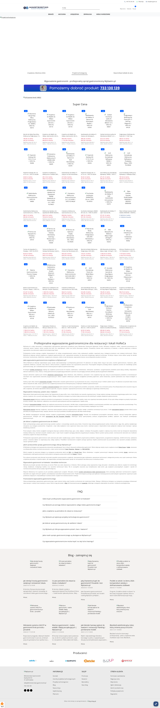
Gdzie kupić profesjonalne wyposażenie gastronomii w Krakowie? (66, 499)
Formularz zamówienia (117, 676)
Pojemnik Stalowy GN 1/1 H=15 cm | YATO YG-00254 (88, 173)
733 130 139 (27, 686)
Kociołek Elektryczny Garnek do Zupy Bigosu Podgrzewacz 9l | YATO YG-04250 (108, 288)
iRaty (66, 483)
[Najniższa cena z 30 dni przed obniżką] (40, 142)
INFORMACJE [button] (58, 671)
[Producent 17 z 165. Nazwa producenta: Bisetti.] (108, 660)
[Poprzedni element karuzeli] (24, 661)
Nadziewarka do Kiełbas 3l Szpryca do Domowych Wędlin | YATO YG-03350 (88, 135)
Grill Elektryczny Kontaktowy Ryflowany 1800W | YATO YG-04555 (108, 173)
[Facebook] (25, 690)
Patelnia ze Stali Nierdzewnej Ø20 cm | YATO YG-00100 (70, 326)
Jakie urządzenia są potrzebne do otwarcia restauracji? (62, 511)
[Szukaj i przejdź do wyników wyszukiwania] (99, 8)
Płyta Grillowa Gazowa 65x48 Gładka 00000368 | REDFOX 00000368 (127, 212)
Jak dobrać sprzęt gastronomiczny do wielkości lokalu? (62, 523)
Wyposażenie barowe (29, 409)
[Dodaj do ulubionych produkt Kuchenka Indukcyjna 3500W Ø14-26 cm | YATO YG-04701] (96, 188)
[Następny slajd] (156, 44)
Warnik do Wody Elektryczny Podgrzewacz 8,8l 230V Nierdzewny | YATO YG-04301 (89, 250)
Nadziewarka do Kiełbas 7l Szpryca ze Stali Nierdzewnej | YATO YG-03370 (70, 173)
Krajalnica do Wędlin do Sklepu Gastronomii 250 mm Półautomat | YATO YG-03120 (127, 288)
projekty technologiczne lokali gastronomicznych (92, 472)
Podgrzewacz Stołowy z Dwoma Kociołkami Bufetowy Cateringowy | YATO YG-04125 (108, 327)
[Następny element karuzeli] (136, 661)
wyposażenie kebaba (35, 404)
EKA (70, 452)
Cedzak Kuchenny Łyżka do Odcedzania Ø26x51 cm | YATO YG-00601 (108, 135)
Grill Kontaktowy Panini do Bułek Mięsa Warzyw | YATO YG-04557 (89, 288)
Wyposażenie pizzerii (29, 399)
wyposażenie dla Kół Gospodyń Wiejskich (58, 416)
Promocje (85, 676)
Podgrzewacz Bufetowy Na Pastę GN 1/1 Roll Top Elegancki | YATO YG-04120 (127, 135)
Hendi (66, 449)
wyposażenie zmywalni (46, 381)
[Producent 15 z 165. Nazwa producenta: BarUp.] (70, 660)
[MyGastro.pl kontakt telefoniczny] (80, 88)
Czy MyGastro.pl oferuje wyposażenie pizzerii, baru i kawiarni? (65, 529)
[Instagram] (28, 690)
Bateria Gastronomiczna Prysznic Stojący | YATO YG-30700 (31, 288)
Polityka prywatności (117, 691)
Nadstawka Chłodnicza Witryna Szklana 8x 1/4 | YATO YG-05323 (50, 327)
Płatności (56, 694)
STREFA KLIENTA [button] (116, 671)
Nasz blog (85, 685)
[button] (52, 14)
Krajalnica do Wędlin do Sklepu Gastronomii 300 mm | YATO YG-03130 (31, 327)
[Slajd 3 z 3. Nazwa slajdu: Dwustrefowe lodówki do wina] (80, 43)
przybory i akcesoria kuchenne (51, 386)
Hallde (128, 447)
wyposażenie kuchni (77, 414)
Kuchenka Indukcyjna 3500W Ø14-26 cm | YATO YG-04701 (89, 211)
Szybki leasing (57, 691)
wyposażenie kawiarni (118, 409)
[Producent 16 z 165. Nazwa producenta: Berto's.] (89, 660)
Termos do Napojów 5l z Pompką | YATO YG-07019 (30, 250)
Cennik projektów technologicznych (64, 679)
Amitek (126, 452)
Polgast (75, 454)
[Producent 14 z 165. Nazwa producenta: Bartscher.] (51, 660)
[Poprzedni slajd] (4, 44)
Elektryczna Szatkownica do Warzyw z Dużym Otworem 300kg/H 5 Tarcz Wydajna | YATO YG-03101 (50, 288)
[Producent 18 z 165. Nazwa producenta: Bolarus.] (127, 660)
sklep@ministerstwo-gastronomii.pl (35, 683)
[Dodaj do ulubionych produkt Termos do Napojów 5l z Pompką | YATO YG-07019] (38, 226)
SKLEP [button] (84, 671)
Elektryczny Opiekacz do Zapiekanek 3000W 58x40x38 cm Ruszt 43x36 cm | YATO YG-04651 (51, 212)
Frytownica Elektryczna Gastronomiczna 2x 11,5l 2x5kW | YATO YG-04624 (69, 212)
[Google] (31, 690)
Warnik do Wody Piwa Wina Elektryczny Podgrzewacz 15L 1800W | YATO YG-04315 (31, 135)
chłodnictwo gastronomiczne (55, 374)
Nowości (84, 679)
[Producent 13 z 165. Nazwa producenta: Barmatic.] (33, 660)
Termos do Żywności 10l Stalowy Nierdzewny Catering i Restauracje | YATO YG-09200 (51, 250)
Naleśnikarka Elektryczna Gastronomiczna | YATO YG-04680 (31, 212)
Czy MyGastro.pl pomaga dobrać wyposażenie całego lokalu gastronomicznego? (72, 505)
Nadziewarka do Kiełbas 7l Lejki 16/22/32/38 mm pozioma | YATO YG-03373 (108, 212)
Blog (54, 685)
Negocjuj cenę (115, 679)
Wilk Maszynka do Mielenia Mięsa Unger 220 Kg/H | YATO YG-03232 (109, 250)
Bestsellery (85, 682)
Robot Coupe (122, 447)
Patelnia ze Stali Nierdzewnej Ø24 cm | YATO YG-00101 (89, 326)
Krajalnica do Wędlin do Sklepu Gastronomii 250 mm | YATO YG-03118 (70, 135)
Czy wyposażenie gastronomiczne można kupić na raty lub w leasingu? (68, 541)
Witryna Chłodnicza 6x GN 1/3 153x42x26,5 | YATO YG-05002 (127, 250)
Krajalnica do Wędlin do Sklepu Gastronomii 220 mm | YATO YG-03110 (51, 135)
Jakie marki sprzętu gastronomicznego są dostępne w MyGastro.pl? (67, 535)
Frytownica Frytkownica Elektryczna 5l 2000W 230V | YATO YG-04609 (51, 173)
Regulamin (113, 694)
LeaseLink (84, 483)
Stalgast (77, 449)
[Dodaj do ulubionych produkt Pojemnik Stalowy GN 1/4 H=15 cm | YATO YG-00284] (38, 149)
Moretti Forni (78, 452)
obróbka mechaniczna (36, 369)
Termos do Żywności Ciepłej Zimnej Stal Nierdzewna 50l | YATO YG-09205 (70, 250)
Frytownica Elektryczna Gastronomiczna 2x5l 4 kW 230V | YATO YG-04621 (69, 288)
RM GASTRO (86, 449)
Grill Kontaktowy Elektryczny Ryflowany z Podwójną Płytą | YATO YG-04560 (127, 173)
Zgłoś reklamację (115, 685)
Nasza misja (56, 688)
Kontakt (55, 676)
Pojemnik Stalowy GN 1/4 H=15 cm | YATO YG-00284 (30, 173)
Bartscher (71, 449)
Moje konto (114, 682)
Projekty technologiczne (60, 682)
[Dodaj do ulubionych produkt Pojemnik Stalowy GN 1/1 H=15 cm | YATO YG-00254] (96, 149)
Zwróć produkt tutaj (116, 688)
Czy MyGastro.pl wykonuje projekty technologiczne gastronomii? (66, 517)
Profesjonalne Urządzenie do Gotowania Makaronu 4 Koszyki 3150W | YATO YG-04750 (127, 327)
